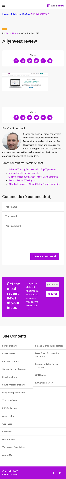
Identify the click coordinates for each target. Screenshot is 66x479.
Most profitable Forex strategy (46, 365)
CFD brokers (8, 353)
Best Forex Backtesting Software (47, 355)
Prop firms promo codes (14, 392)
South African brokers (13, 384)
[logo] (55, 5)
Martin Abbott (12, 33)
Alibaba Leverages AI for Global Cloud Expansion (34, 183)
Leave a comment (44, 256)
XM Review (41, 375)
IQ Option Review (44, 382)
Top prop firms (9, 400)
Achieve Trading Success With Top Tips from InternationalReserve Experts (32, 171)
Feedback (7, 431)
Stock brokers (9, 377)
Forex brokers (9, 345)
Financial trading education (49, 345)
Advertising (8, 416)
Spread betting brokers (14, 369)
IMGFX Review (9, 408)
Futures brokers (10, 361)
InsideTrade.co (9, 474)
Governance (8, 439)
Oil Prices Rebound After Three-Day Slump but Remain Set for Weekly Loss (33, 178)
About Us (7, 455)
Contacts (7, 423)
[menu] (3, 5)
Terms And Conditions (13, 447)
